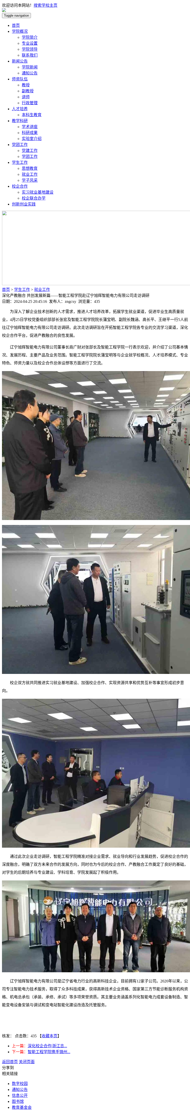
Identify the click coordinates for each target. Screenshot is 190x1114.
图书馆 (18, 1101)
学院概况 (20, 31)
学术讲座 (30, 127)
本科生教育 (32, 115)
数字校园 (20, 1083)
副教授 (28, 91)
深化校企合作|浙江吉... (47, 1046)
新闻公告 (20, 61)
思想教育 (30, 168)
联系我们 (30, 55)
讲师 (26, 97)
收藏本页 (49, 1036)
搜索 (38, 5)
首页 (16, 25)
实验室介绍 (32, 139)
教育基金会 (22, 1107)
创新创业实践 (24, 204)
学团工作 (30, 156)
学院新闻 (30, 67)
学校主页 (49, 5)
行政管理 (30, 103)
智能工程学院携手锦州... (49, 1052)
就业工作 (30, 174)
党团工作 (20, 144)
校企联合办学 (34, 198)
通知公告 (30, 73)
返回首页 (10, 1062)
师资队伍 (20, 79)
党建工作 (30, 150)
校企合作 (20, 186)
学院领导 (30, 49)
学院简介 (30, 37)
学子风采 (30, 180)
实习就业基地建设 (37, 192)
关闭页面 (27, 1062)
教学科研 (20, 121)
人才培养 (20, 109)
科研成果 (30, 133)
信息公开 (20, 1095)
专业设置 (30, 43)
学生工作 (20, 162)
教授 (26, 85)
